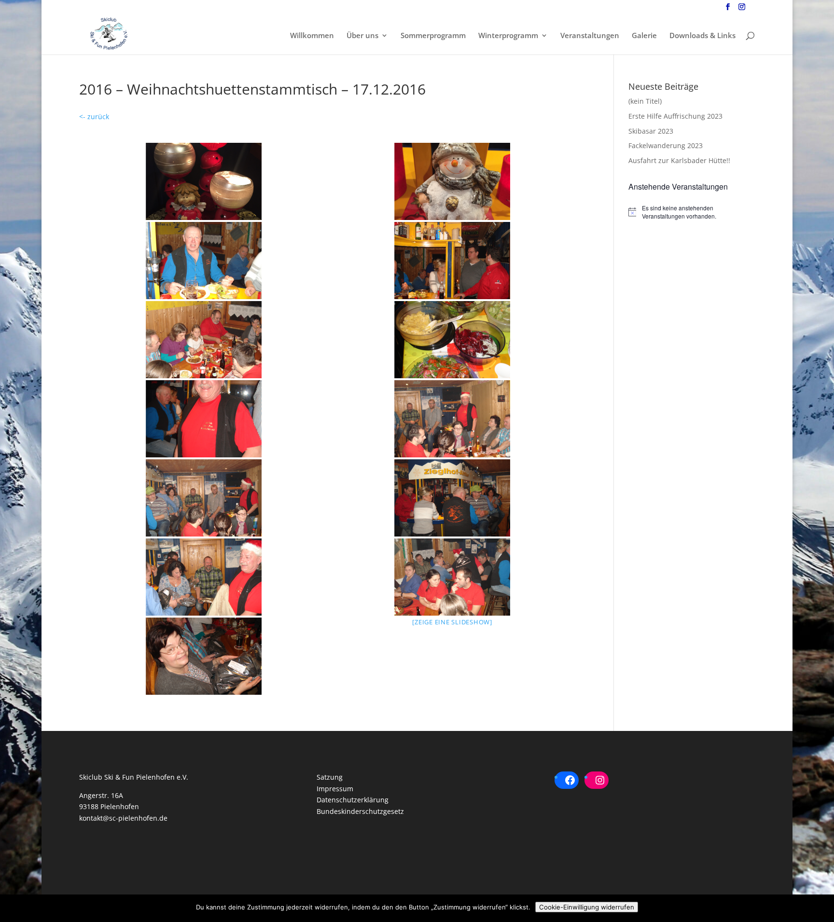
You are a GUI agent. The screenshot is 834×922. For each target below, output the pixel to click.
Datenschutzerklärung (353, 799)
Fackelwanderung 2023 (665, 145)
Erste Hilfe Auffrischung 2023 (675, 116)
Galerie (644, 36)
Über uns (362, 36)
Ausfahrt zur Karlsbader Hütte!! (679, 160)
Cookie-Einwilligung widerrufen (586, 907)
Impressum (335, 788)
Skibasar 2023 (650, 131)
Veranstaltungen (589, 36)
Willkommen (312, 36)
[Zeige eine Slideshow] (452, 622)
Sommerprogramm (433, 36)
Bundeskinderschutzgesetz (360, 811)
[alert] (691, 212)
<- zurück (94, 116)
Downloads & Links (702, 36)
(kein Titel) (645, 101)
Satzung (330, 777)
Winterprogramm (508, 36)
